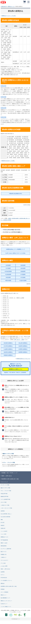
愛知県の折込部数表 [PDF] (16, 193)
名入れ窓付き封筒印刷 (5, 516)
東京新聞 (8, 277)
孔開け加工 (3, 528)
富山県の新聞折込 (23, 343)
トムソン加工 (3, 534)
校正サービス (3, 551)
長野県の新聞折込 (23, 349)
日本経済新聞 (8, 271)
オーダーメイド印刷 (5, 484)
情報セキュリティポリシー (6, 600)
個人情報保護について (5, 597)
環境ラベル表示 (4, 543)
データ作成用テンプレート (6, 580)
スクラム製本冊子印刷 (5, 499)
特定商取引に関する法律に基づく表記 (9, 586)
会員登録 (2, 571)
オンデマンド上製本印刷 (6, 548)
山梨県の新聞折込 (8, 349)
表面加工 (2, 525)
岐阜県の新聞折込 (8, 352)
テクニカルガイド (4, 560)
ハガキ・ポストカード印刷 (6, 508)
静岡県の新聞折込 (23, 352)
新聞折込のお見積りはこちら (16, 369)
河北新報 (23, 277)
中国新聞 (23, 274)
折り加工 (2, 522)
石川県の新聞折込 (8, 346)
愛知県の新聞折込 (8, 355)
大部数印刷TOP (4, 6)
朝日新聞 (23, 265)
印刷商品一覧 (3, 554)
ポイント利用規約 (4, 592)
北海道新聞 (8, 274)
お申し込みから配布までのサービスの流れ (15, 253)
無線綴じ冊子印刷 (4, 496)
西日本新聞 (8, 280)
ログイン (2, 574)
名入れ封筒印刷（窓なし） (6, 513)
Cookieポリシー (4, 603)
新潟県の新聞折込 (8, 343)
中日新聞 (8, 268)
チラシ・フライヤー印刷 (6, 490)
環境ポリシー (3, 595)
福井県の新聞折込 (23, 346)
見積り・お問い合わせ (5, 569)
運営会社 (2, 583)
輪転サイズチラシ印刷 (5, 487)
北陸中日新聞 (23, 280)
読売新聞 (8, 265)
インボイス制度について (6, 606)
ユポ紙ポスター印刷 (5, 505)
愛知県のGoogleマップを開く (8, 160)
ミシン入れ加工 (4, 531)
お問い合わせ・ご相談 (19, 339)
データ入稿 (3, 563)
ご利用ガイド (3, 557)
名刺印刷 (2, 511)
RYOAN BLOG (4, 577)
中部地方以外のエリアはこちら (23, 358)
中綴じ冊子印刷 (4, 493)
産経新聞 (23, 271)
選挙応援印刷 (3, 545)
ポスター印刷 (3, 502)
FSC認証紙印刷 (4, 540)
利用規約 (2, 589)
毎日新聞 (23, 268)
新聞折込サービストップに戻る (9, 15)
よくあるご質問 (4, 566)
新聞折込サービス (11, 6)
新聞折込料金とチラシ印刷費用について (16, 249)
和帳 (2, 519)
